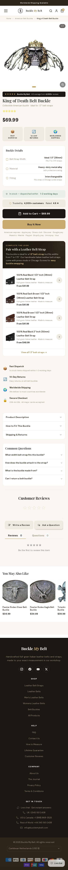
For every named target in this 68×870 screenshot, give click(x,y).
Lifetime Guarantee (34, 750)
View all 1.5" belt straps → (34, 352)
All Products (34, 715)
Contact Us (34, 738)
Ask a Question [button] (51, 525)
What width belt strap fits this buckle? (25, 454)
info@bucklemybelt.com (36, 827)
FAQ (34, 732)
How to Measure (34, 744)
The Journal (34, 779)
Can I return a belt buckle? (18, 478)
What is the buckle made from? (21, 470)
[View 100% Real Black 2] (59, 337)
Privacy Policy (34, 785)
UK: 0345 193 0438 (36, 812)
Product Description (17, 417)
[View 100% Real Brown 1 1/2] (59, 318)
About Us (34, 773)
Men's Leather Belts (34, 697)
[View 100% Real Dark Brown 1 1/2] (59, 299)
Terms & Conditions (34, 791)
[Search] (50, 11)
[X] (46, 669)
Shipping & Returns (16, 434)
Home (8, 18)
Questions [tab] (38, 535)
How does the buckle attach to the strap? (26, 462)
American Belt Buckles (24, 18)
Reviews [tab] (13, 535)
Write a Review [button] (21, 525)
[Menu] (6, 11)
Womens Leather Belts (34, 703)
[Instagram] (22, 669)
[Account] (56, 11)
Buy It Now (34, 224)
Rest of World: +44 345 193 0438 (36, 822)
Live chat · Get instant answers (36, 807)
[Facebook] (30, 669)
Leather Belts (34, 691)
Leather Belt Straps (34, 685)
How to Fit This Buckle (18, 425)
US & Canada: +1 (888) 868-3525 (36, 817)
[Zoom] (62, 84)
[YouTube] (38, 669)
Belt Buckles (34, 709)
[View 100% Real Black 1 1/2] (59, 280)
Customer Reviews (34, 756)
